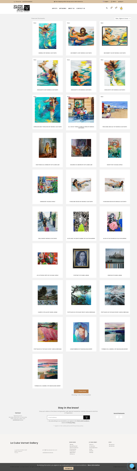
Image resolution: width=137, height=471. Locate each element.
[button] (81, 391)
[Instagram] (121, 417)
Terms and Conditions (83, 421)
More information (94, 465)
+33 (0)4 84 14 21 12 (18, 420)
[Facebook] (117, 417)
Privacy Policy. (71, 423)
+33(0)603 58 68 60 (47, 452)
